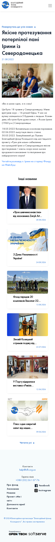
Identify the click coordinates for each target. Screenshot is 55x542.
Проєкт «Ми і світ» (14, 499)
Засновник (13, 489)
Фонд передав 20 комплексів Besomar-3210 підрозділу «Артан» (27, 299)
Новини (11, 493)
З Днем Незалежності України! (25, 256)
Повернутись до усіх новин (17, 27)
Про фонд (12, 485)
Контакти (12, 508)
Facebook (44, 485)
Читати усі (26, 443)
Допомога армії (16, 504)
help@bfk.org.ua (27, 470)
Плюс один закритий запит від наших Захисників (24, 426)
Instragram (45, 490)
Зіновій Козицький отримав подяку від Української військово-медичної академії (25, 341)
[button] (5, 83)
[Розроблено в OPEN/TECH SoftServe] (27, 533)
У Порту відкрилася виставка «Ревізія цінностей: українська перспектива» (25, 384)
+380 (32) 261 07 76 (27, 480)
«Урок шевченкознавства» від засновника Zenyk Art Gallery (27, 214)
